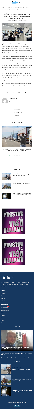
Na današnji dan (4, 323)
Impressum (3, 295)
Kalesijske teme (4, 307)
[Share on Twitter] (22, 93)
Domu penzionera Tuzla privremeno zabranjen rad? (21, 184)
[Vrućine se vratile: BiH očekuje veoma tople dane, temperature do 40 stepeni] (6, 196)
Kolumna (3, 317)
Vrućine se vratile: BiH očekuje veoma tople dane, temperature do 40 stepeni (22, 194)
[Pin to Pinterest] (24, 93)
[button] (3, 141)
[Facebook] (15, 406)
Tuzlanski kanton (5, 310)
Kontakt (4, 290)
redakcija (14, 20)
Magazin (3, 315)
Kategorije (4, 304)
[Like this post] (19, 93)
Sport (2, 320)
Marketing (3, 298)
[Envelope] (18, 406)
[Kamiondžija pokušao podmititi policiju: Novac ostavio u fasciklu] (17, 136)
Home (3, 7)
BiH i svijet (3, 312)
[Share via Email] (25, 93)
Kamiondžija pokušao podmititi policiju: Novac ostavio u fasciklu (22, 174)
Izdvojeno (10, 7)
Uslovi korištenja (5, 301)
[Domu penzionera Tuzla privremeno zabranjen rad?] (6, 186)
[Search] (32, 2)
